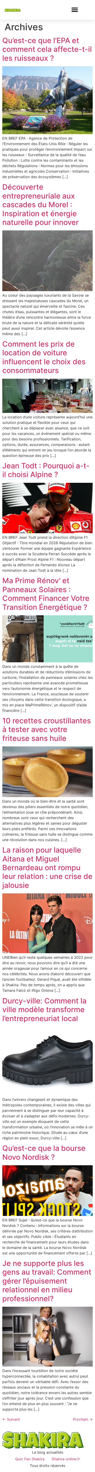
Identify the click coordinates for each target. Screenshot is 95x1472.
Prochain (83, 1419)
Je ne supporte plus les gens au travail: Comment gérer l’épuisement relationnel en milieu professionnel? (46, 1281)
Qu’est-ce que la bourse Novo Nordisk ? (44, 1152)
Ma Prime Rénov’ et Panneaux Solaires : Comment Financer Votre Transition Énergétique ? (45, 593)
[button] (74, 10)
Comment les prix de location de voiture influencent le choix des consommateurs (44, 357)
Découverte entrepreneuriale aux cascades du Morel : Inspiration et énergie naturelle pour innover (40, 204)
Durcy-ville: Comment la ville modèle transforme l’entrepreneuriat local (44, 1009)
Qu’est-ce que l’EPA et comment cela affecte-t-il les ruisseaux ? (47, 49)
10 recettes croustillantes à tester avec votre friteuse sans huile (46, 729)
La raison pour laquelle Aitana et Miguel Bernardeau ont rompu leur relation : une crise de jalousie (47, 867)
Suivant (11, 1419)
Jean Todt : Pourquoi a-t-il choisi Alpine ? (45, 470)
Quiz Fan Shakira (30, 1459)
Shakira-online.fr (65, 1459)
